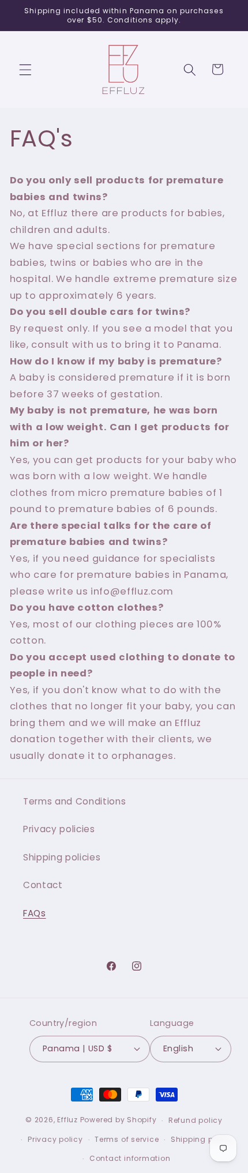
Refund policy (195, 1120)
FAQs (34, 913)
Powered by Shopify (118, 1120)
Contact (43, 885)
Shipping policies (61, 857)
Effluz (67, 1120)
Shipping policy (201, 1139)
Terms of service (127, 1139)
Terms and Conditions (74, 801)
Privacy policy (55, 1139)
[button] (25, 69)
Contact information (130, 1158)
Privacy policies (59, 829)
